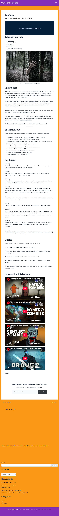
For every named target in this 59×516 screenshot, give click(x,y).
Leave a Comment (10, 18)
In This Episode (12, 43)
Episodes (3, 501)
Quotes (10, 46)
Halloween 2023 (5, 487)
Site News (4, 503)
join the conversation (25, 120)
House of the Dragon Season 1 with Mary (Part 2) (14, 492)
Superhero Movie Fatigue (8, 485)
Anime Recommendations (8, 482)
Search (3, 462)
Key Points (10, 44)
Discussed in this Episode (15, 48)
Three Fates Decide (9, 3)
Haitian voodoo (24, 101)
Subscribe (42, 391)
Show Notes (11, 41)
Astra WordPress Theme (44, 509)
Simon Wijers (28, 83)
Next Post (54, 402)
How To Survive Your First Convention (11, 490)
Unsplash (36, 83)
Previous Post (6, 402)
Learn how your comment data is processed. (36, 445)
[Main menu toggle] (56, 2)
